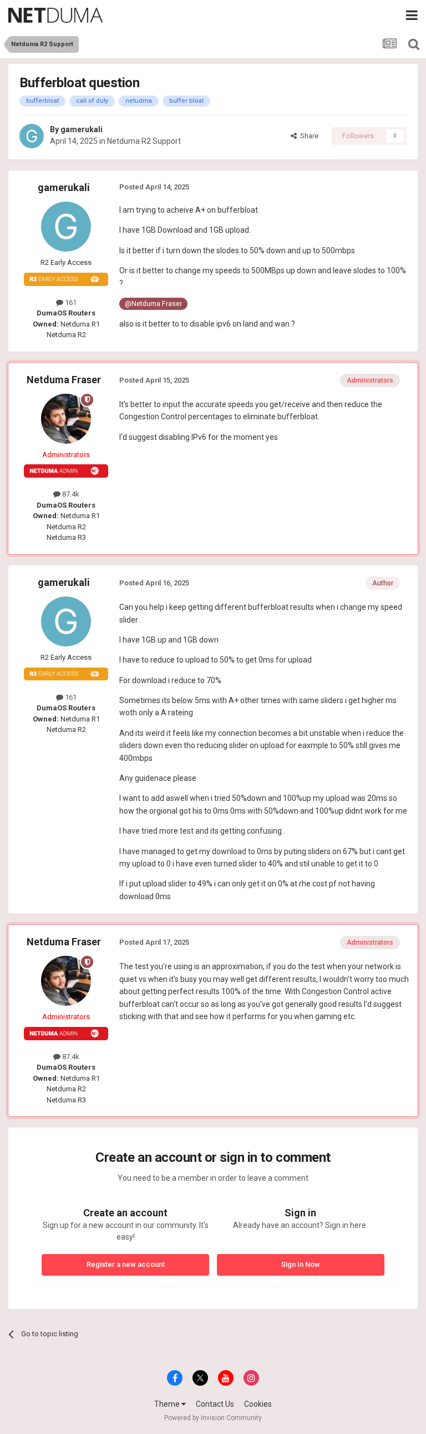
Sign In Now (300, 1264)
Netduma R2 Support (144, 141)
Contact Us (215, 1404)
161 (70, 302)
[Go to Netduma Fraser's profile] (66, 419)
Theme (167, 1404)
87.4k (69, 494)
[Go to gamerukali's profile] (31, 136)
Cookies (258, 1404)
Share (307, 136)
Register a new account (126, 1264)
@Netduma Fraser (153, 303)
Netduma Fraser (64, 379)
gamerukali (81, 129)
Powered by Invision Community (213, 1418)
